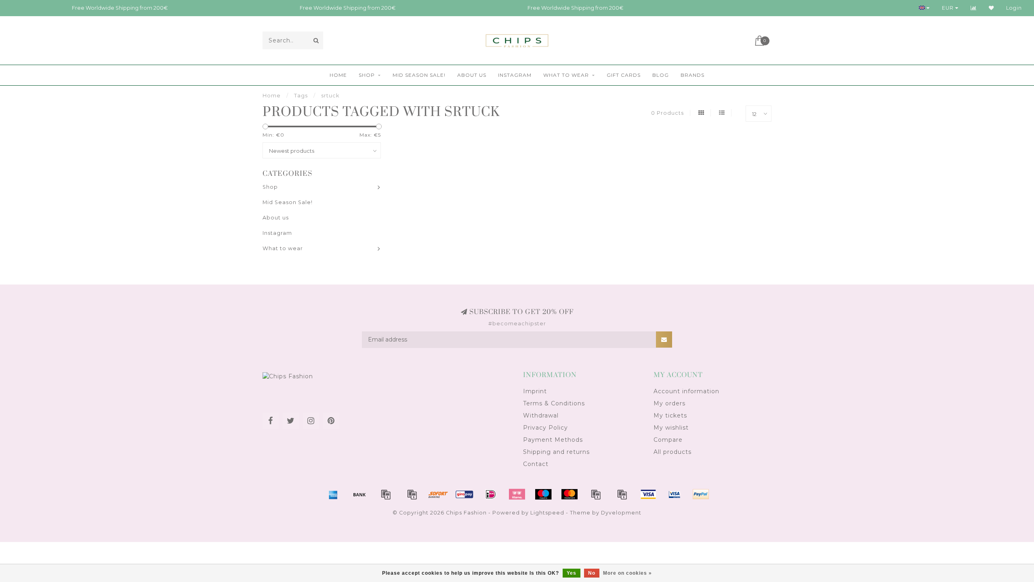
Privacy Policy (545, 427)
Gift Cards (624, 75)
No (591, 573)
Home (338, 75)
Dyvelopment (621, 513)
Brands (692, 75)
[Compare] (974, 8)
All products (672, 451)
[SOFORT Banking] (438, 494)
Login (1014, 8)
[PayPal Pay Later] (622, 494)
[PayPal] (596, 494)
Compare (668, 439)
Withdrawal (541, 415)
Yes (571, 573)
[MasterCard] (569, 494)
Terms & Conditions (554, 403)
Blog (660, 75)
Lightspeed (547, 513)
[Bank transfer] (359, 494)
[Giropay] (464, 494)
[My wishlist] (991, 8)
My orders (669, 403)
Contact (536, 464)
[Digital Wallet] (412, 494)
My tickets (670, 415)
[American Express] (333, 494)
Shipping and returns (556, 451)
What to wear (566, 75)
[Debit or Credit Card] (386, 494)
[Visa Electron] (674, 494)
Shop (367, 75)
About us (471, 75)
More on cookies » (627, 573)
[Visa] (648, 494)
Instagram (515, 75)
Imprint (535, 391)
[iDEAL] (491, 494)
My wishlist (671, 427)
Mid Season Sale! (419, 75)
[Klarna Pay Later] (517, 494)
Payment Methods (553, 439)
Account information (686, 391)
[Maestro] (543, 494)
